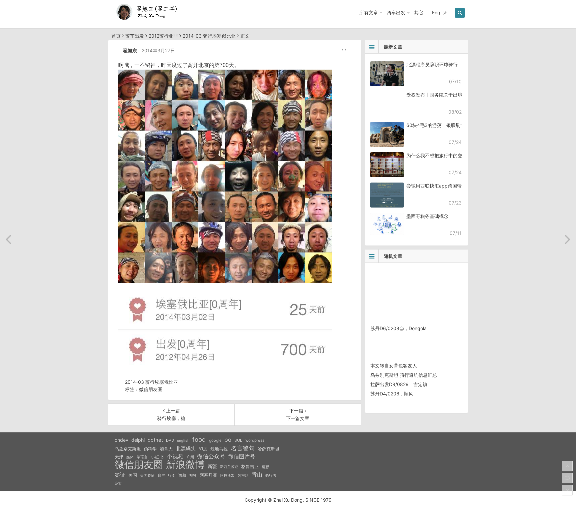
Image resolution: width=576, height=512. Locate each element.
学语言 (142, 457)
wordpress (254, 440)
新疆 (212, 466)
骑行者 (270, 475)
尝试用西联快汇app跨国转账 (436, 186)
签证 (120, 475)
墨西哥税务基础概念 (427, 216)
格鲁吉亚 (250, 466)
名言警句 (243, 448)
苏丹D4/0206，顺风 (391, 393)
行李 (171, 475)
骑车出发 (396, 12)
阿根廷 (243, 475)
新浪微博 (185, 464)
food (199, 439)
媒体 (130, 457)
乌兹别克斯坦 (128, 448)
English (439, 12)
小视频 (175, 456)
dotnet (155, 440)
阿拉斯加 (227, 475)
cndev (121, 440)
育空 (161, 475)
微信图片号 (241, 456)
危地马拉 (219, 448)
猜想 (265, 466)
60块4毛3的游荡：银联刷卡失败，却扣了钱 (452, 125)
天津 (119, 456)
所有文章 (368, 12)
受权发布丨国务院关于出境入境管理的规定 (450, 95)
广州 (190, 457)
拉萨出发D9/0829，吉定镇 (398, 384)
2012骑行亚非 (163, 36)
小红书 (157, 456)
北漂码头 (186, 448)
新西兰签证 (229, 467)
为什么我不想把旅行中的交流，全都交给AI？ (452, 155)
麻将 (118, 483)
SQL (238, 440)
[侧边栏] (344, 49)
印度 (203, 448)
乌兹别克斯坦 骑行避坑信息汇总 (403, 375)
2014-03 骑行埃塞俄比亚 (209, 36)
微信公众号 (211, 456)
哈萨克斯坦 (268, 448)
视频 (193, 475)
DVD (170, 440)
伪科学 (150, 448)
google (215, 440)
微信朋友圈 (150, 389)
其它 (418, 12)
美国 (132, 475)
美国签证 (147, 475)
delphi (138, 440)
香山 (257, 474)
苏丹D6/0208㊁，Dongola (398, 328)
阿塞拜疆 (208, 475)
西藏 (182, 475)
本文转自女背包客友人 (393, 365)
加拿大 (166, 448)
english (183, 440)
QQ (228, 440)
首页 (116, 36)
